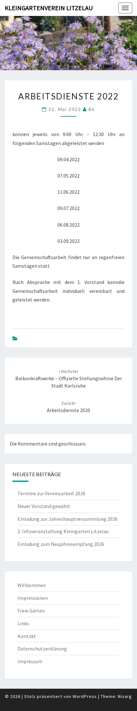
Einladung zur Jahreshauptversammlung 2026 (68, 519)
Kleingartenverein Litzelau (49, 8)
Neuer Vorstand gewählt (44, 506)
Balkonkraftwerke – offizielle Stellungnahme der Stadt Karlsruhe (68, 378)
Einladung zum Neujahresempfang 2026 (61, 544)
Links (23, 623)
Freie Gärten (31, 610)
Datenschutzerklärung (42, 648)
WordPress (85, 696)
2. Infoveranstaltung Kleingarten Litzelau (63, 531)
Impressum (30, 661)
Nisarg (125, 696)
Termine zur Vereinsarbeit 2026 (51, 493)
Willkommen (32, 585)
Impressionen (33, 598)
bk (92, 109)
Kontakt (27, 636)
